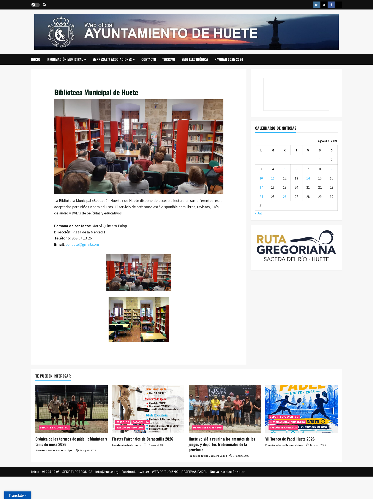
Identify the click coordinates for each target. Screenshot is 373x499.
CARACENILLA (141, 422)
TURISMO (168, 59)
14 (308, 178)
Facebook (129, 471)
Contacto (148, 59)
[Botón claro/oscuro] (35, 5)
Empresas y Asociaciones (112, 59)
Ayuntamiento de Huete (126, 445)
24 (261, 196)
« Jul (258, 213)
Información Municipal (65, 59)
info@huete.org (107, 471)
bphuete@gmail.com (82, 244)
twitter (143, 471)
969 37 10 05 (51, 471)
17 (261, 187)
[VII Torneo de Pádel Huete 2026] (301, 409)
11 (273, 178)
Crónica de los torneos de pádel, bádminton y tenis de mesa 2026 (71, 441)
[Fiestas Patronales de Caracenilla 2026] (148, 409)
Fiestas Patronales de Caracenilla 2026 (142, 439)
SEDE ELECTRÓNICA (195, 59)
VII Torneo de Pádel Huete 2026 (290, 439)
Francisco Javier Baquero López (54, 450)
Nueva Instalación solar (227, 471)
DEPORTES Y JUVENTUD (54, 427)
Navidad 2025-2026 (229, 59)
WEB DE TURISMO (165, 471)
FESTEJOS (123, 422)
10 (261, 178)
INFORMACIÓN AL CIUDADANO (287, 422)
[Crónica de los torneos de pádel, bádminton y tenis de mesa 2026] (71, 409)
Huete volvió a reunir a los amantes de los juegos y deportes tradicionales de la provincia (222, 444)
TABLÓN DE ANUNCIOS (130, 427)
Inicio (35, 59)
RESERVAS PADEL (194, 471)
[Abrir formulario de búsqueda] (44, 5)
